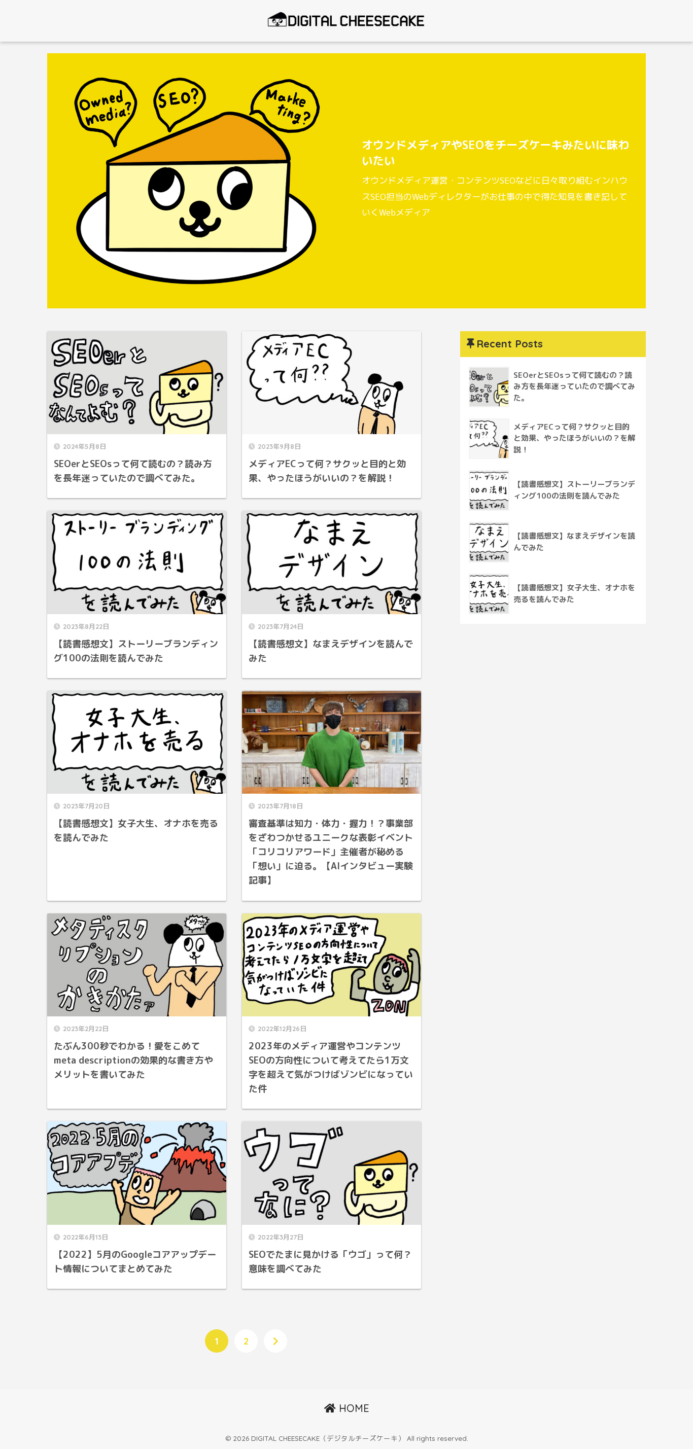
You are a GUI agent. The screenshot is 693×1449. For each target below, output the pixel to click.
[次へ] (275, 1341)
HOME (352, 1408)
